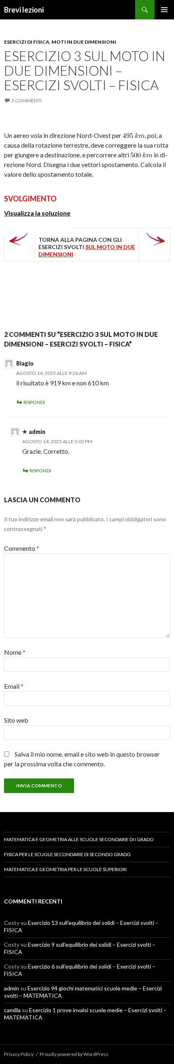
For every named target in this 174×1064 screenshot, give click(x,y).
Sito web (16, 720)
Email (13, 686)
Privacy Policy (19, 1054)
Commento (21, 548)
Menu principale (164, 9)
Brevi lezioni (24, 9)
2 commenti (26, 100)
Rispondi (34, 402)
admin (37, 431)
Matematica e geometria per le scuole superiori (65, 869)
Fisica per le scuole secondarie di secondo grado (67, 854)
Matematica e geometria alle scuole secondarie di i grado (79, 839)
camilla (12, 1010)
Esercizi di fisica (26, 42)
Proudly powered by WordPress (74, 1054)
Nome (14, 652)
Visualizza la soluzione (37, 213)
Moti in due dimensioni (83, 42)
